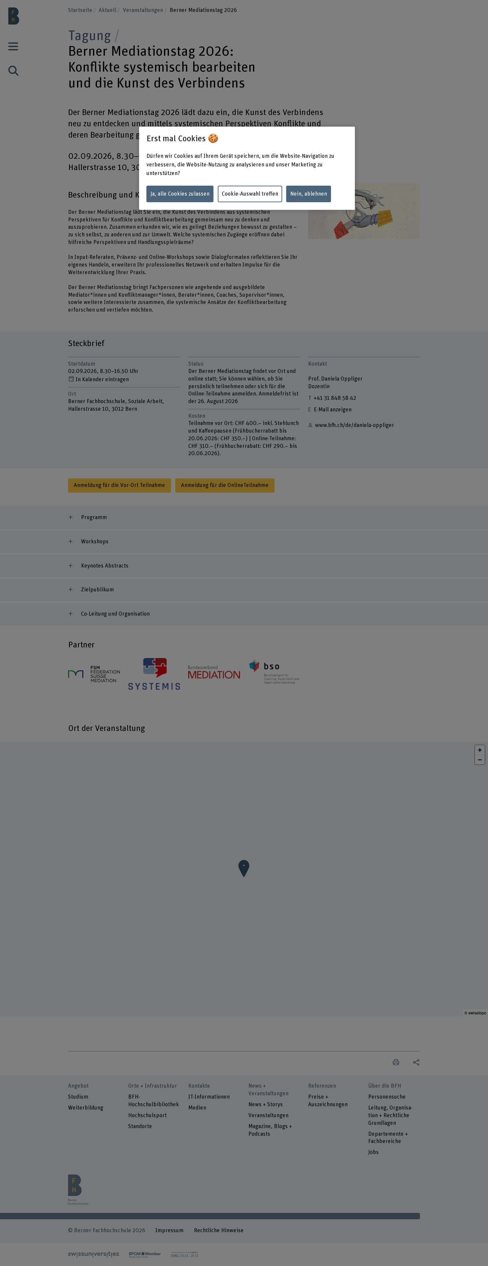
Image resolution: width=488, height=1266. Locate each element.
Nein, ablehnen (308, 194)
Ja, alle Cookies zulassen (179, 194)
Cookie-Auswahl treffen (250, 194)
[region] (247, 168)
